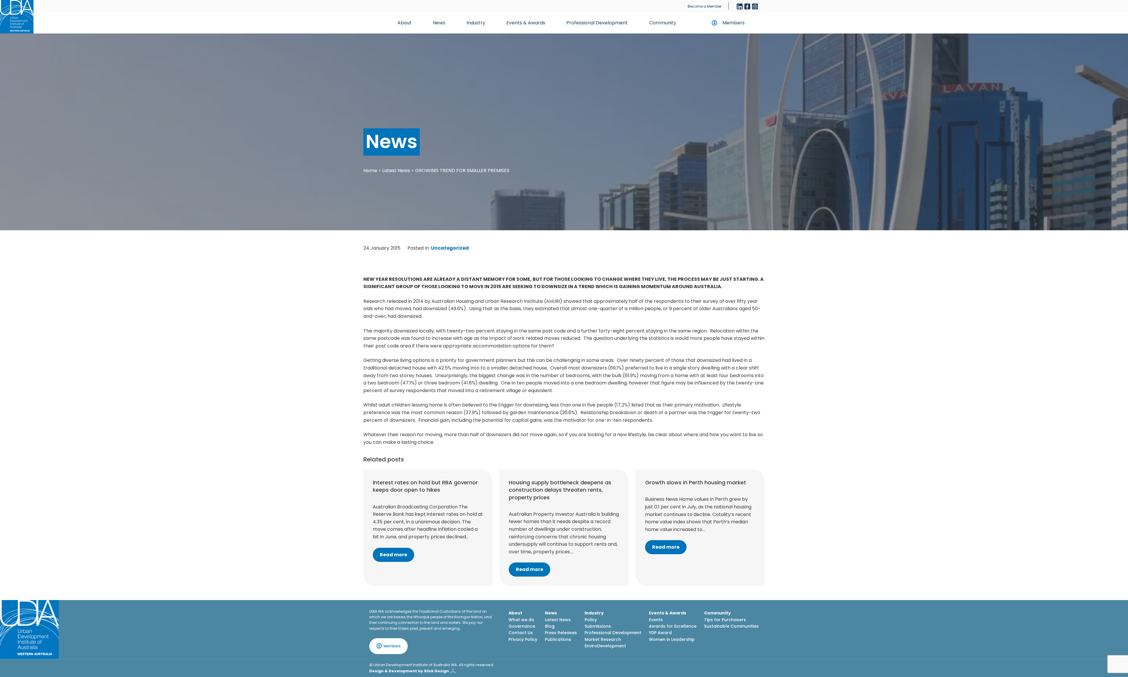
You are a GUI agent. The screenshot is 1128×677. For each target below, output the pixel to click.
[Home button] (16, 16)
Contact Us (520, 633)
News (439, 22)
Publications (558, 639)
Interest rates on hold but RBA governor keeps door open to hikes (425, 486)
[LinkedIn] (740, 6)
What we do (521, 620)
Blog (550, 626)
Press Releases (561, 633)
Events (656, 620)
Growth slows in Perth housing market (695, 482)
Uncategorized (450, 248)
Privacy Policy (522, 639)
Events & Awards (525, 22)
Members (733, 22)
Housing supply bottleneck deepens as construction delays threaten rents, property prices (560, 490)
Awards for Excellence (672, 626)
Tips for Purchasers (725, 620)
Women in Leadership (672, 639)
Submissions (598, 626)
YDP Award (660, 633)
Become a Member (704, 6)
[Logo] (29, 629)
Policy (591, 620)
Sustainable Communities (731, 626)
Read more (393, 554)
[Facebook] (747, 6)
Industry (475, 22)
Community (662, 22)
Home (370, 170)
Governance (521, 626)
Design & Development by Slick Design (409, 670)
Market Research (603, 639)
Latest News (396, 170)
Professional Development (597, 22)
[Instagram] (755, 6)
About (404, 22)
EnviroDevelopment (605, 646)
